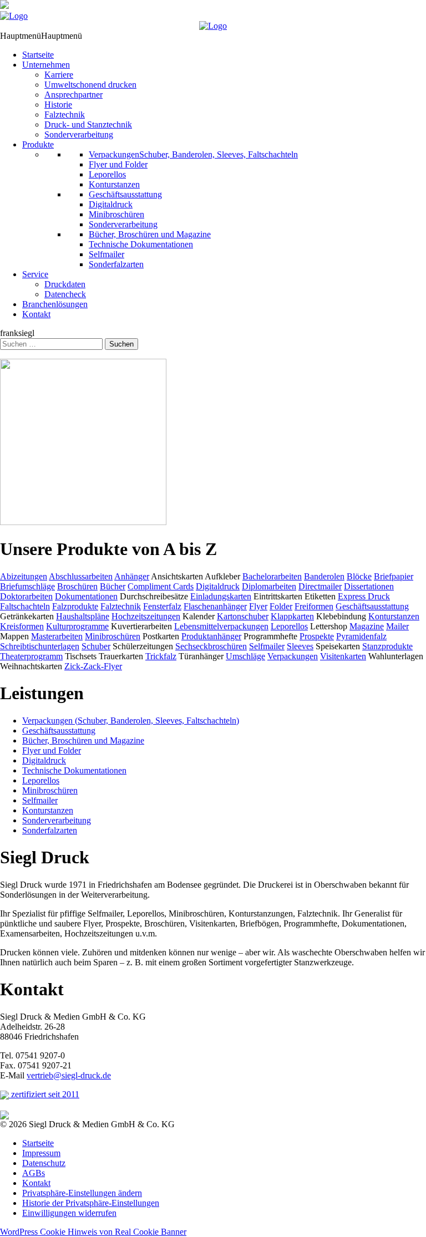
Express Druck (364, 596)
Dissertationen (369, 586)
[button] (41, 35)
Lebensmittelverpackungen (221, 626)
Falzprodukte (75, 606)
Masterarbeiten (57, 636)
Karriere (58, 74)
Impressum (41, 1153)
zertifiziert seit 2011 (44, 1094)
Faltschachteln (25, 606)
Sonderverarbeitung (78, 134)
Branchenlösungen (55, 304)
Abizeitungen (23, 576)
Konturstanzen (114, 184)
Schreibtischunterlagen (39, 646)
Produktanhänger (211, 636)
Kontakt (36, 314)
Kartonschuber (242, 616)
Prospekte (317, 636)
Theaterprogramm (31, 656)
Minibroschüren (116, 214)
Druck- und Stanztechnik (88, 124)
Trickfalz (160, 656)
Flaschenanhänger (215, 606)
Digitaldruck (111, 204)
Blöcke (359, 576)
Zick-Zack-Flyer (93, 666)
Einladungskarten (220, 596)
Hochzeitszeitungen (145, 616)
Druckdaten (64, 284)
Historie (58, 104)
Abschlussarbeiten (81, 576)
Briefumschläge (27, 586)
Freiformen (314, 606)
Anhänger (131, 576)
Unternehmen (46, 64)
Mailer (397, 626)
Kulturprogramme (77, 626)
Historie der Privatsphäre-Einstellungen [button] (90, 1203)
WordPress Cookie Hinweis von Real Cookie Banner (93, 1231)
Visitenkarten (343, 656)
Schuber (96, 646)
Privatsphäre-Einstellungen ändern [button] (82, 1193)
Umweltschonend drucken (90, 84)
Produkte (38, 144)
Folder (281, 606)
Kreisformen (22, 626)
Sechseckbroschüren (211, 646)
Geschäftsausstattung (125, 194)
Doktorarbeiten (26, 596)
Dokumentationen (86, 596)
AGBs (33, 1173)
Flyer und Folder (118, 164)
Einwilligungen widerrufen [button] (69, 1213)
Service (35, 274)
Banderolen (324, 576)
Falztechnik (64, 114)
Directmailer (320, 586)
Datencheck (65, 294)
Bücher (112, 586)
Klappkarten (292, 616)
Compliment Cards (161, 586)
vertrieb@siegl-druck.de (69, 1075)
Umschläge (245, 656)
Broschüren (77, 586)
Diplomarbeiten (269, 586)
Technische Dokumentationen (141, 244)
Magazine (366, 626)
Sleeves (300, 646)
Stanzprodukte (387, 646)
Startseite (38, 54)
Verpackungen (292, 656)
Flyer (258, 606)
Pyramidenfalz (361, 636)
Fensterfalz (162, 606)
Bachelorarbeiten (272, 576)
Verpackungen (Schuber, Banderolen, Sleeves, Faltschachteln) (130, 720)
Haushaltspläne (82, 616)
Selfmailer (106, 254)
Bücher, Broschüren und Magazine (150, 234)
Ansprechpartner (73, 94)
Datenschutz (43, 1163)
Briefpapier (393, 576)
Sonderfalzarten (116, 264)
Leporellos (107, 174)
